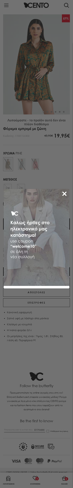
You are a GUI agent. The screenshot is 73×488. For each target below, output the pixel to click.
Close (65, 193)
